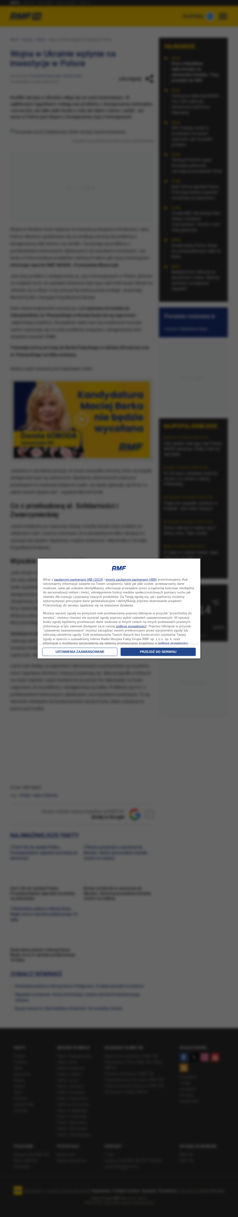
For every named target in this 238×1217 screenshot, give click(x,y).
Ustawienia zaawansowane (80, 652)
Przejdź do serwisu (158, 652)
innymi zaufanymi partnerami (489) (131, 579)
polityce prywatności (130, 626)
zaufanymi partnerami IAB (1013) (78, 579)
